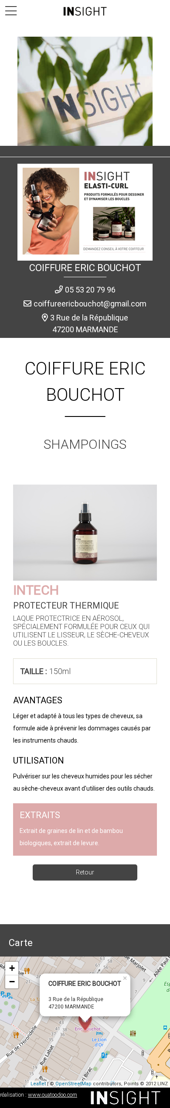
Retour (85, 872)
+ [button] (12, 968)
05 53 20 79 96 (90, 289)
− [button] (12, 981)
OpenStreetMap (73, 1084)
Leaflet (38, 1084)
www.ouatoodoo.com (52, 1094)
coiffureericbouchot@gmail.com (90, 303)
